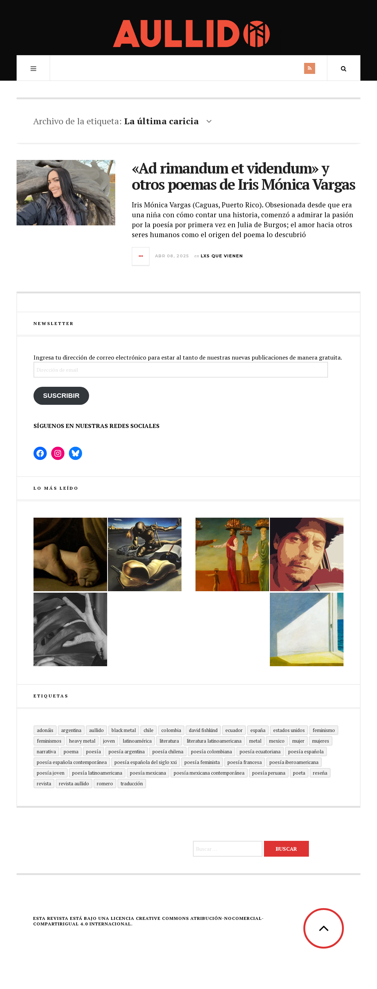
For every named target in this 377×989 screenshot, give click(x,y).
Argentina (71, 730)
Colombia (171, 730)
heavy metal (82, 741)
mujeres (320, 741)
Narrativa (46, 751)
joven (109, 741)
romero (105, 783)
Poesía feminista (202, 762)
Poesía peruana (268, 773)
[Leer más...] (141, 256)
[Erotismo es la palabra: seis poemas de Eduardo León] (306, 554)
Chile (149, 730)
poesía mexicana (148, 773)
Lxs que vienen (222, 255)
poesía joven (50, 773)
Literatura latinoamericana (214, 741)
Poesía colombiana (211, 751)
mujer (298, 741)
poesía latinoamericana (97, 773)
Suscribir (61, 395)
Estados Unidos (289, 730)
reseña (320, 773)
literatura (169, 741)
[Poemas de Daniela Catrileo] (70, 629)
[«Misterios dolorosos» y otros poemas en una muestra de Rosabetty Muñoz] (306, 629)
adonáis (45, 730)
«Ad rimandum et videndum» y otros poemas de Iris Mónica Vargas (243, 176)
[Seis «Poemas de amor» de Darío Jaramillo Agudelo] (145, 554)
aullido (96, 730)
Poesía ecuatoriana (260, 751)
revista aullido (74, 783)
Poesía (93, 751)
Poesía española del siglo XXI (145, 762)
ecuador (234, 730)
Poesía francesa (245, 762)
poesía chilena (167, 751)
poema (71, 751)
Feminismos (49, 741)
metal (255, 741)
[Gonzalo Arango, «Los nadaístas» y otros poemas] (232, 554)
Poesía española (306, 751)
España (257, 730)
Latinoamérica (137, 741)
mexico (277, 741)
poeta (299, 773)
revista (44, 783)
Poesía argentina (127, 751)
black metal (124, 730)
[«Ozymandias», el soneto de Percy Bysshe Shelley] (70, 554)
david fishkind (203, 730)
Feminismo (324, 730)
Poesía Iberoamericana (293, 762)
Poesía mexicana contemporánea (209, 773)
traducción (132, 783)
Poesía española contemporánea (72, 762)
